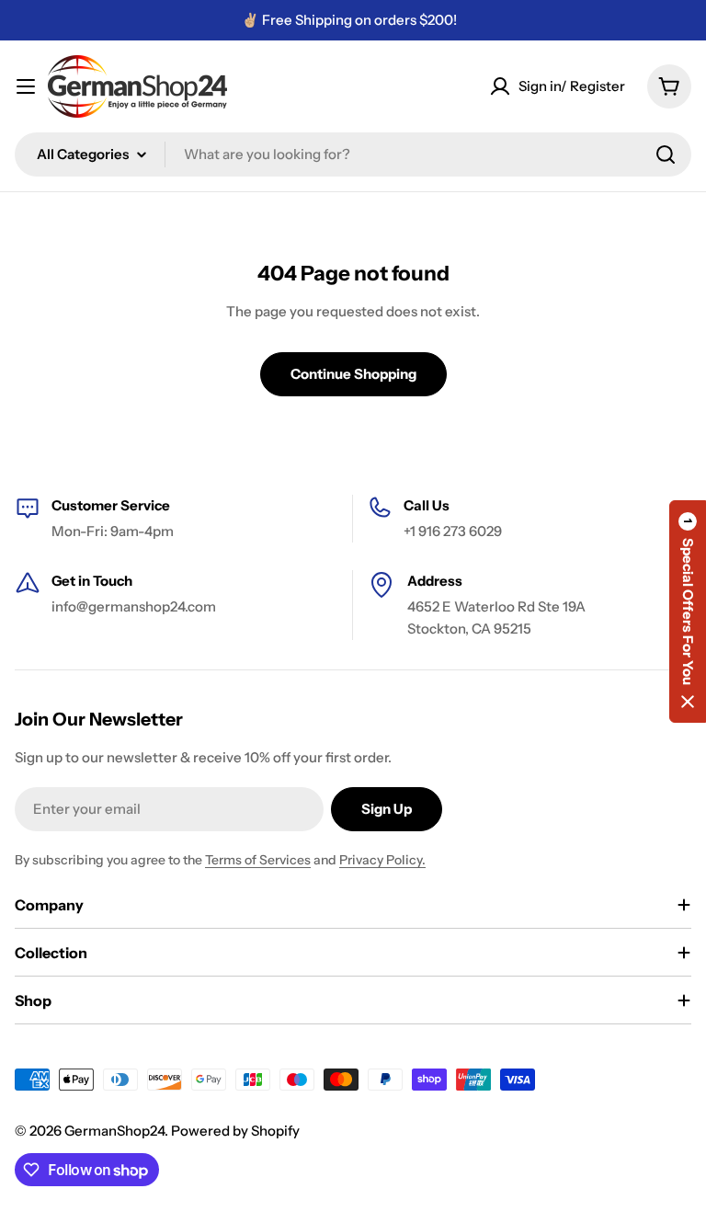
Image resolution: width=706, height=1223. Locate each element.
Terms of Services (258, 860)
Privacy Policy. (382, 860)
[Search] (666, 154)
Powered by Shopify (235, 1130)
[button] (687, 611)
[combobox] (353, 154)
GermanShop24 (114, 1130)
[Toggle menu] (26, 86)
